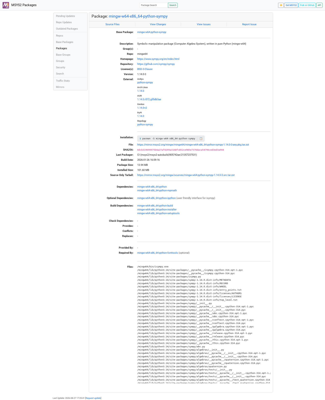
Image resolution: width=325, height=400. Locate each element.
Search (172, 5)
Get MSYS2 (291, 5)
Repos (59, 35)
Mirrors (60, 87)
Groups (60, 61)
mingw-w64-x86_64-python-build (155, 205)
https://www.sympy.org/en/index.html (158, 58)
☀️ (281, 5)
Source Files (112, 24)
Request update (93, 398)
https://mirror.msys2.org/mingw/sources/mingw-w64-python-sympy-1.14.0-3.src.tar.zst (186, 175)
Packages (61, 48)
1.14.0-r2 (142, 107)
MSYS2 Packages (23, 5)
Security (60, 67)
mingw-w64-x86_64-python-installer (157, 209)
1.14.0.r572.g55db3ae (149, 99)
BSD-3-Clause (145, 69)
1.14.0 (140, 90)
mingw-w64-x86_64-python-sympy (138, 16)
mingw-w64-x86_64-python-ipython (156, 198)
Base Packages (64, 42)
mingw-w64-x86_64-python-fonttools (157, 252)
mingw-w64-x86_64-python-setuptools (158, 213)
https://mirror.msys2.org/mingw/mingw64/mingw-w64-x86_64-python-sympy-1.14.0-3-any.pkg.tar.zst (193, 144)
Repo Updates (64, 22)
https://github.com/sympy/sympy (156, 64)
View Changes (158, 24)
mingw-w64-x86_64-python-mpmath (157, 190)
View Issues (204, 24)
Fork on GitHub (307, 5)
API (319, 5)
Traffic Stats (63, 80)
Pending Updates (65, 16)
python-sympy (145, 82)
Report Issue (249, 24)
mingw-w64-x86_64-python (152, 186)
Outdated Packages (67, 28)
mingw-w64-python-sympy (151, 32)
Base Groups (63, 54)
